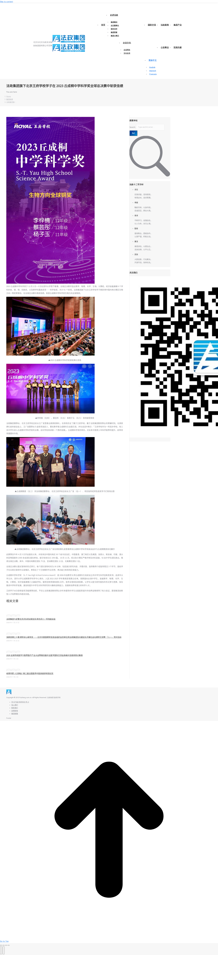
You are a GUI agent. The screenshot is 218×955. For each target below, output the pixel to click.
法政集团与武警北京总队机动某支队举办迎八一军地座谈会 (31, 619)
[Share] (4, 945)
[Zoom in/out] (9, 945)
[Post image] (13, 615)
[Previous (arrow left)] (1, 950)
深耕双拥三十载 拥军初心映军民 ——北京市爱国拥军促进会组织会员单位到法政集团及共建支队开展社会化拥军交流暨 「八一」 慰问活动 (63, 637)
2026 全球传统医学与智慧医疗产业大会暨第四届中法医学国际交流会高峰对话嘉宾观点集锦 (44, 655)
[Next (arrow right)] (4, 950)
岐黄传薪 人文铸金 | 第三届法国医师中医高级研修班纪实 (29, 673)
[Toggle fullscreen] (6, 945)
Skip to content (6, 2)
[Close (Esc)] (1, 945)
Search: (132, 127)
